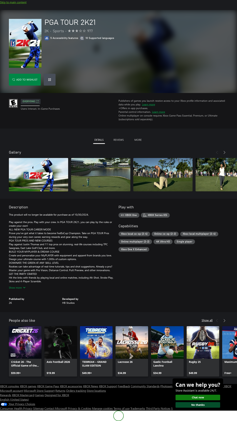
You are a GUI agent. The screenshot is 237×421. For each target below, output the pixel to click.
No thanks (198, 405)
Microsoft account (11, 390)
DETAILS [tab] (99, 140)
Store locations (96, 390)
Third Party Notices (158, 408)
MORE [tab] (138, 140)
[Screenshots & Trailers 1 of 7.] (38, 174)
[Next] (224, 152)
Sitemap (38, 408)
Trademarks (137, 408)
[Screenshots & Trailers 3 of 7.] (163, 174)
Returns (60, 390)
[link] (25, 351)
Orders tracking (76, 390)
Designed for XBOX (57, 395)
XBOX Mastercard (23, 395)
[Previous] (217, 152)
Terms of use (122, 408)
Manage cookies (102, 408)
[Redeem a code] (50, 80)
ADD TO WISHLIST (26, 79)
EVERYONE (29, 101)
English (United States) (14, 399)
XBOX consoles (9, 386)
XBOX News (90, 386)
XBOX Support (108, 386)
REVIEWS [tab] (119, 140)
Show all (207, 320)
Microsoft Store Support (39, 390)
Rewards (5, 395)
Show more (15, 287)
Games (39, 395)
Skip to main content (13, 2)
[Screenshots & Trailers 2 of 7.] (100, 174)
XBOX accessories (71, 386)
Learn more (148, 104)
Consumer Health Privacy (16, 408)
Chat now (198, 397)
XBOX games (28, 386)
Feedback (124, 386)
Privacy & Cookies (79, 408)
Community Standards (145, 386)
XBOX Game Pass (48, 386)
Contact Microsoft (55, 408)
